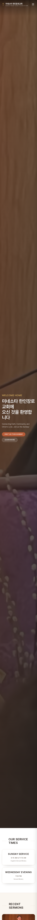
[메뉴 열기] (33, 4)
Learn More (10, 440)
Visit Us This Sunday (14, 434)
